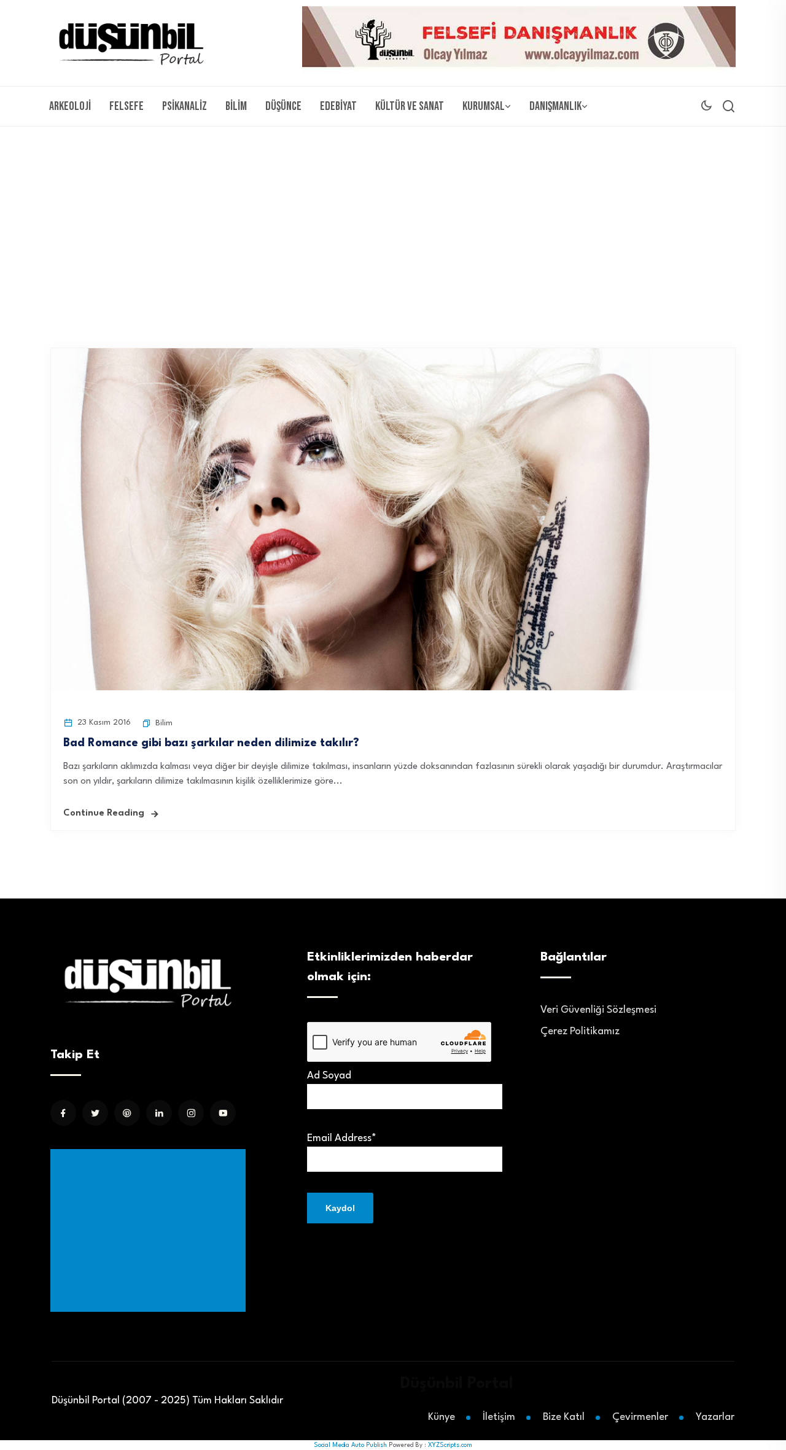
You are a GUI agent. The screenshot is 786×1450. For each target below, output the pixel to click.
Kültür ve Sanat (409, 106)
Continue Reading (103, 813)
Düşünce (283, 106)
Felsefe (126, 106)
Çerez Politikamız (580, 1031)
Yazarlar (715, 1417)
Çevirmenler (640, 1417)
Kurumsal (483, 106)
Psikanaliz (184, 106)
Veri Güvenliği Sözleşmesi (598, 1010)
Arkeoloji (70, 106)
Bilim (236, 106)
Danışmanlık (555, 106)
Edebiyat (338, 106)
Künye (441, 1417)
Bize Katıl (564, 1417)
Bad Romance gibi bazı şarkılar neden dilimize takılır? (211, 743)
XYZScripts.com (450, 1445)
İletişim (499, 1417)
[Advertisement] (393, 219)
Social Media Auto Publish (350, 1445)
